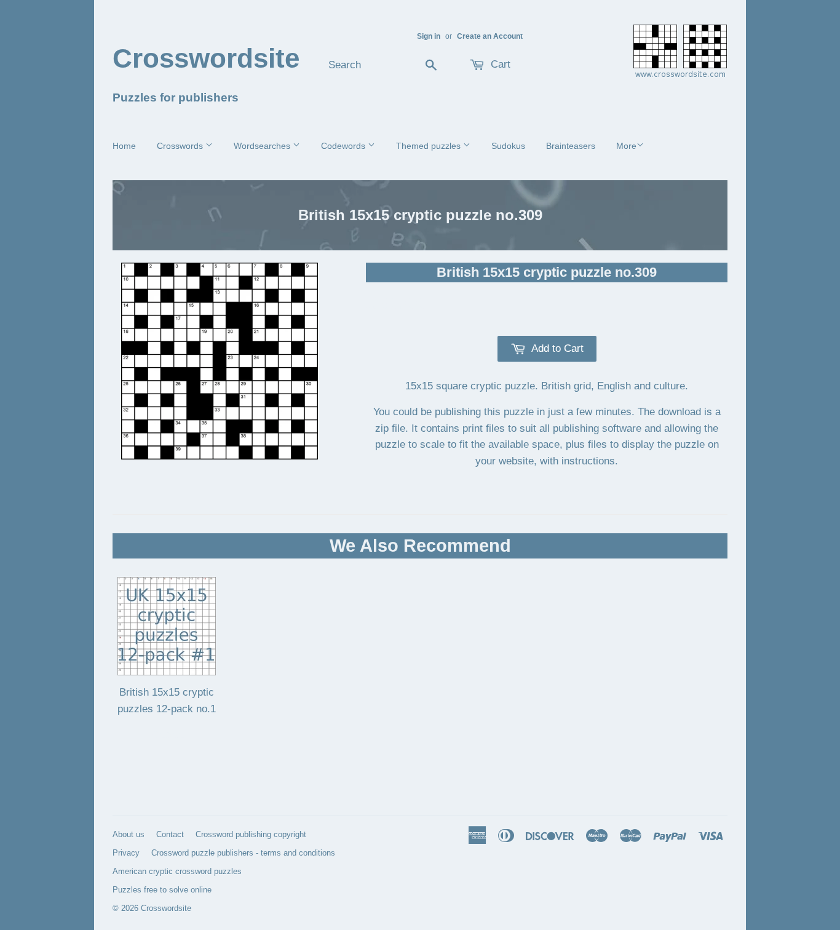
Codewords (344, 146)
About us (129, 834)
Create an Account (490, 36)
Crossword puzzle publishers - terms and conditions (243, 852)
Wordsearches (263, 146)
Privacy (126, 852)
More (626, 146)
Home (124, 146)
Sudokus (508, 146)
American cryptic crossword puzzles (177, 871)
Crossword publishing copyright (251, 834)
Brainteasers (570, 146)
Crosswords (181, 146)
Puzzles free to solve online (162, 889)
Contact (170, 834)
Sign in (428, 36)
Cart (499, 64)
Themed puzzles (429, 146)
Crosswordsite (206, 58)
